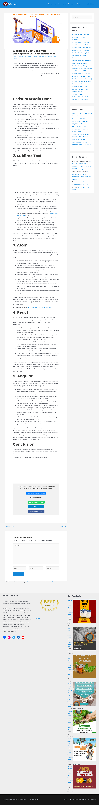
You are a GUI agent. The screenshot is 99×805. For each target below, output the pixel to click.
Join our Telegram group (36, 507)
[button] (90, 4)
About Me (57, 4)
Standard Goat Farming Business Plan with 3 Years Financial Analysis (81, 55)
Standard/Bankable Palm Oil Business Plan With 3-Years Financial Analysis (80, 89)
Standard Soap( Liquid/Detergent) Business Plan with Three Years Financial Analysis (82, 81)
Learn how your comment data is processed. (40, 582)
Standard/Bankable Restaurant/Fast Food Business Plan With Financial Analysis (81, 97)
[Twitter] (13, 637)
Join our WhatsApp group (36, 502)
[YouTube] (23, 637)
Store (64, 4)
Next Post (63, 527)
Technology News (29, 57)
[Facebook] (4, 637)
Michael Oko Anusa (77, 166)
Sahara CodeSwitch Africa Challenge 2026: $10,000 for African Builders (80, 129)
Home (50, 4)
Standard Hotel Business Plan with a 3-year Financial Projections (80, 37)
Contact (79, 4)
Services (70, 4)
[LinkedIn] (18, 637)
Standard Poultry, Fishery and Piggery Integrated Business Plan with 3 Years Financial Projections (82, 68)
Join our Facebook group (36, 511)
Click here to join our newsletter (36, 493)
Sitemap (37, 618)
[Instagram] (9, 637)
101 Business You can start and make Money (40, 307)
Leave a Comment (18, 57)
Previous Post (9, 527)
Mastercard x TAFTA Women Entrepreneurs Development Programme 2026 (80, 121)
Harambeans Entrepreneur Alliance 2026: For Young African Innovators (81, 144)
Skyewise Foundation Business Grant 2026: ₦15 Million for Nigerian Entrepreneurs (81, 136)
